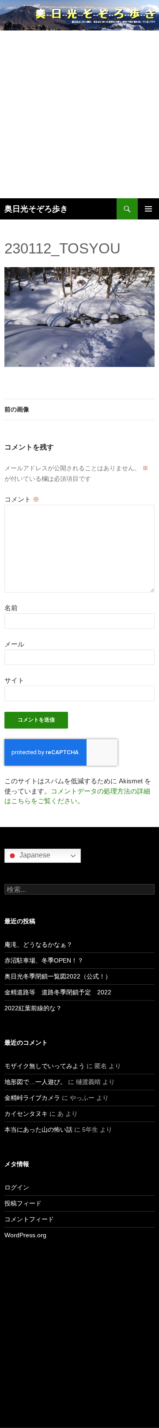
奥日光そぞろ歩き (36, 208)
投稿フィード (23, 1203)
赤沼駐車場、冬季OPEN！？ (43, 960)
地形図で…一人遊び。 (35, 1081)
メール (14, 644)
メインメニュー (148, 208)
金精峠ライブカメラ (32, 1097)
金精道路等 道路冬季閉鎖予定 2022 (57, 992)
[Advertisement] (79, 114)
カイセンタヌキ (26, 1113)
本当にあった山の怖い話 (38, 1129)
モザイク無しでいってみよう (44, 1065)
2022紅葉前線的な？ (33, 1008)
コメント (21, 499)
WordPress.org (25, 1235)
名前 (11, 608)
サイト (14, 680)
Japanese (34, 855)
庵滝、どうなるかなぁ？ (38, 944)
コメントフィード (29, 1219)
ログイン (16, 1187)
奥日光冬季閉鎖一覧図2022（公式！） (57, 976)
